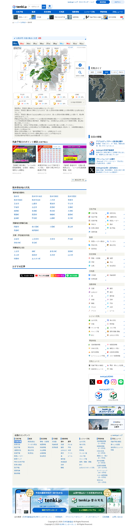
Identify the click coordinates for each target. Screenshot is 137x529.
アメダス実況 (32, 444)
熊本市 (25, 66)
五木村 (52, 255)
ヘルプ (92, 2)
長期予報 (17, 453)
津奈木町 (17, 243)
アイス (70, 453)
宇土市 (70, 204)
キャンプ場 (83, 459)
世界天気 (17, 444)
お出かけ (64, 450)
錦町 (33, 251)
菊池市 (56, 52)
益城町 (16, 218)
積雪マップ (18, 459)
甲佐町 (34, 218)
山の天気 (82, 441)
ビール (70, 456)
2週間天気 (17, 450)
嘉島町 (70, 214)
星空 (62, 453)
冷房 (69, 450)
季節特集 (103, 12)
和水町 (52, 211)
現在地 (49, 8)
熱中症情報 (101, 462)
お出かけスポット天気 (86, 467)
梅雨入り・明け (102, 457)
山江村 (70, 255)
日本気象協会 (28, 517)
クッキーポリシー (92, 517)
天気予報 (19, 12)
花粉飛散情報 (101, 442)
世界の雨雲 (18, 465)
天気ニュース (117, 12)
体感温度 (64, 462)
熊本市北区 (36, 200)
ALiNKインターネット (42, 517)
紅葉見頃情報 (102, 466)
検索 (43, 6)
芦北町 (70, 239)
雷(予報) (17, 467)
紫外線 (63, 459)
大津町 (70, 211)
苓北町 (34, 243)
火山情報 (43, 450)
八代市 (60, 87)
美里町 (52, 207)
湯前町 (70, 251)
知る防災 (43, 456)
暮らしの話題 (115, 444)
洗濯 (62, 444)
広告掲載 (105, 517)
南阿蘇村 (35, 230)
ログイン (118, 2)
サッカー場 (83, 453)
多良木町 (53, 251)
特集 (112, 450)
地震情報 (43, 444)
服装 (62, 447)
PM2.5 (121, 72)
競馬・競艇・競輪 (85, 462)
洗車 (62, 465)
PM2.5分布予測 (19, 462)
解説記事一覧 (79, 180)
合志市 (65, 68)
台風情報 (43, 453)
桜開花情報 (101, 447)
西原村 (34, 214)
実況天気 (31, 447)
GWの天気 (101, 452)
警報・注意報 (44, 441)
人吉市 (45, 87)
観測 (33, 12)
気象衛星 (55, 444)
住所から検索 (80, 76)
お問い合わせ (117, 517)
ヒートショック (102, 471)
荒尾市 (30, 57)
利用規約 (58, 517)
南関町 (16, 211)
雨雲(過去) (31, 441)
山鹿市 (48, 52)
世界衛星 (55, 447)
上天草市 (35, 239)
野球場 (81, 450)
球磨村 (16, 259)
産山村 (70, 227)
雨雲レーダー (18, 456)
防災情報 (47, 12)
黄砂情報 (17, 473)
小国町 (52, 227)
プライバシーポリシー (74, 517)
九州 (71, 47)
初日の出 (101, 481)
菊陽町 (16, 214)
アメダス (114, 72)
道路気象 (17, 470)
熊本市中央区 (37, 196)
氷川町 (70, 218)
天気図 (61, 12)
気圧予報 (17, 447)
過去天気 (31, 450)
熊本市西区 (72, 196)
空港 (80, 447)
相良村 (34, 255)
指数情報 (75, 12)
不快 (69, 447)
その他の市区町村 (76, 102)
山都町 (52, 218)
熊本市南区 (18, 200)
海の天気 (82, 444)
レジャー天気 (89, 12)
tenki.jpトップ (73, 2)
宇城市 (62, 78)
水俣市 (37, 87)
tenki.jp (19, 7)
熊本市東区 (54, 196)
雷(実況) (30, 453)
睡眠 (62, 467)
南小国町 (35, 227)
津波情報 (43, 447)
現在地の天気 (80, 68)
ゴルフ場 (82, 456)
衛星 (92, 72)
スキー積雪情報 (102, 476)
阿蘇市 (65, 59)
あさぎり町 (36, 259)
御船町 (52, 214)
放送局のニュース (117, 447)
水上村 (16, 255)
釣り (80, 465)
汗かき (70, 444)
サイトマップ (83, 2)
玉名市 (39, 52)
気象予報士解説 (116, 441)
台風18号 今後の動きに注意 (28, 38)
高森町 (16, 230)
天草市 (22, 76)
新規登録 (103, 2)
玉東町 (70, 207)
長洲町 (34, 211)
